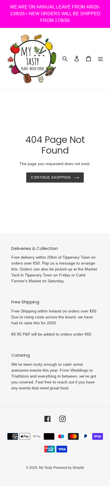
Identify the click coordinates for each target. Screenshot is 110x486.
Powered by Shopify (68, 468)
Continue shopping (51, 177)
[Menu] (100, 58)
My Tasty (45, 468)
